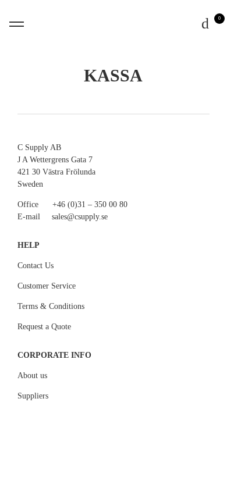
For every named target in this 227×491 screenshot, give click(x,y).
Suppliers (32, 396)
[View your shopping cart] (206, 23)
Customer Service (46, 286)
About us (32, 375)
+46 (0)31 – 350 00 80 (89, 204)
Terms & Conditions (50, 306)
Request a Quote (44, 326)
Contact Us (35, 265)
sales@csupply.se (80, 216)
